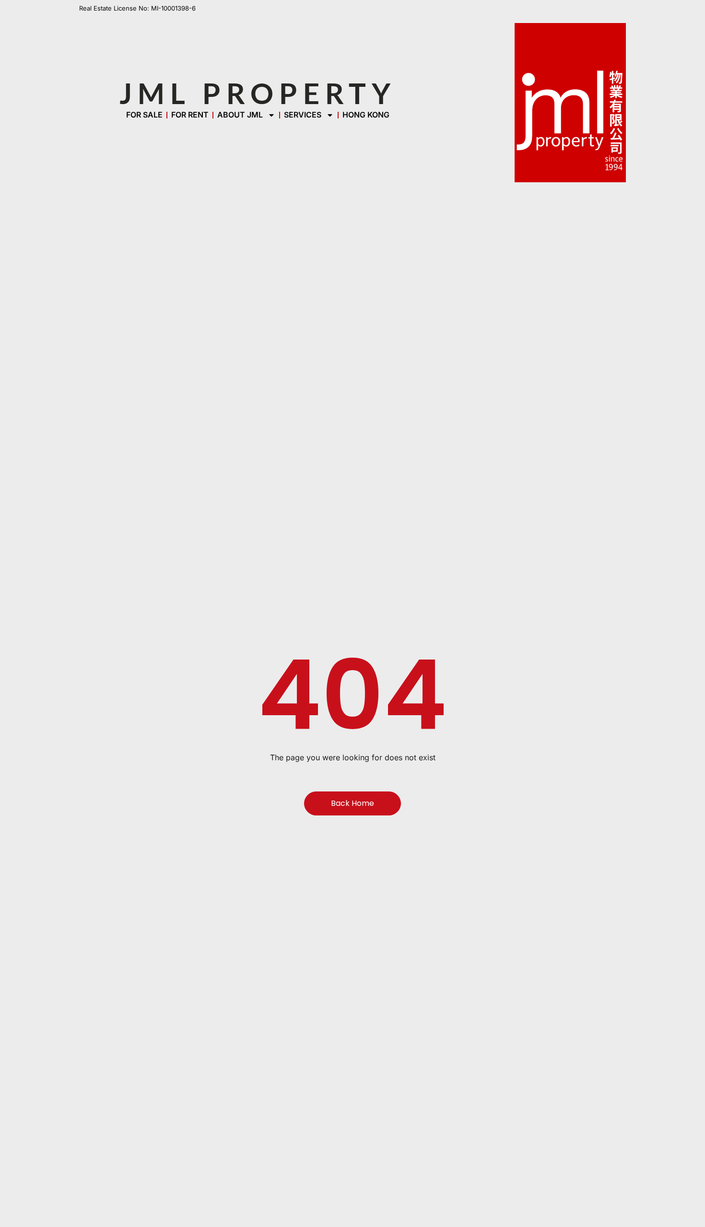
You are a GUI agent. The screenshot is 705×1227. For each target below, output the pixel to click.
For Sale (144, 114)
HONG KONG (365, 114)
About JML (240, 114)
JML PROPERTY (257, 93)
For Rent (190, 114)
